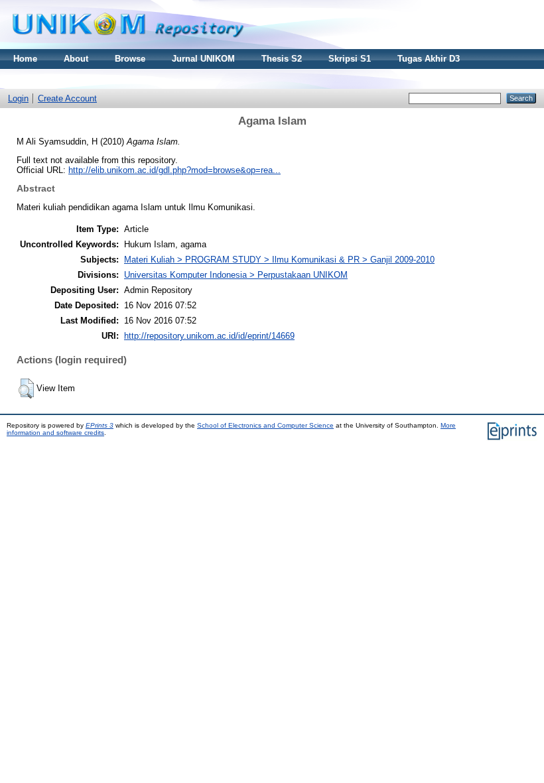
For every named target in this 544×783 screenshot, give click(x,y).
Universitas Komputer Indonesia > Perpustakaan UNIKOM (236, 275)
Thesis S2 (281, 59)
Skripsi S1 (349, 59)
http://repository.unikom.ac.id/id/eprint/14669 (209, 336)
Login (18, 98)
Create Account (67, 98)
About (76, 59)
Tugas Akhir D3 (428, 59)
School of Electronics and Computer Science (265, 425)
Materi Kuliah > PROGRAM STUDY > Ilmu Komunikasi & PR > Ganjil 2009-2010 (279, 260)
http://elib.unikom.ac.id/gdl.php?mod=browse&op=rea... (174, 170)
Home (25, 59)
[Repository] (128, 46)
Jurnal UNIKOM (203, 59)
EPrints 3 (99, 425)
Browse (130, 59)
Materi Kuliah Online (55, 79)
